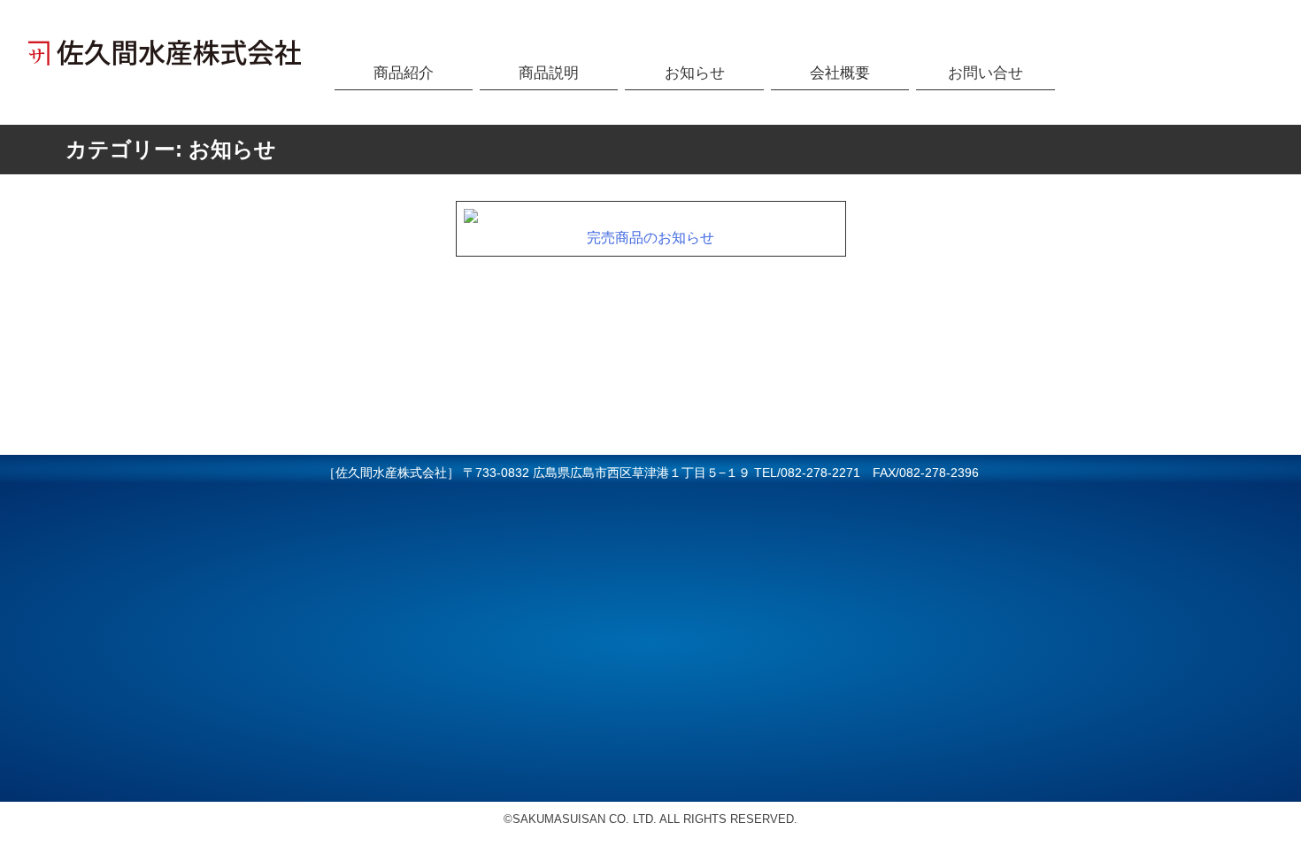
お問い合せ (985, 72)
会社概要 (840, 72)
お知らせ (695, 72)
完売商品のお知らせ (650, 237)
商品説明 (549, 72)
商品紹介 (403, 72)
